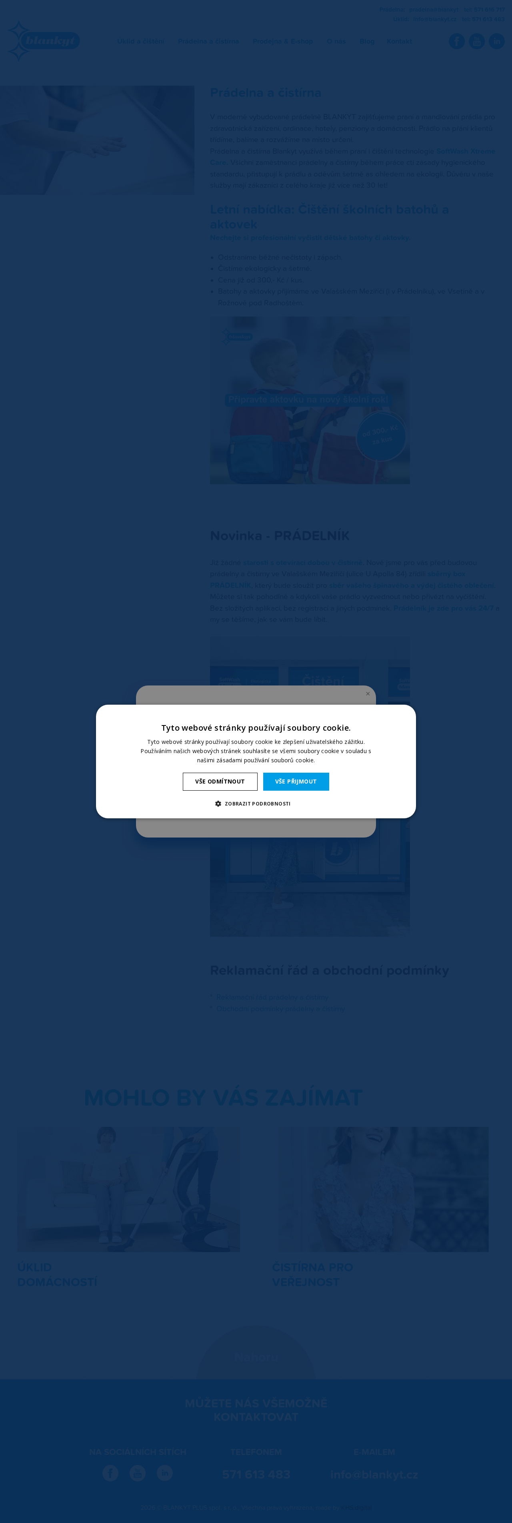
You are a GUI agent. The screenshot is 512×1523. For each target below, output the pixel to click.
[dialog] (256, 761)
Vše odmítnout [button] (220, 781)
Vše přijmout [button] (296, 781)
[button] (255, 803)
